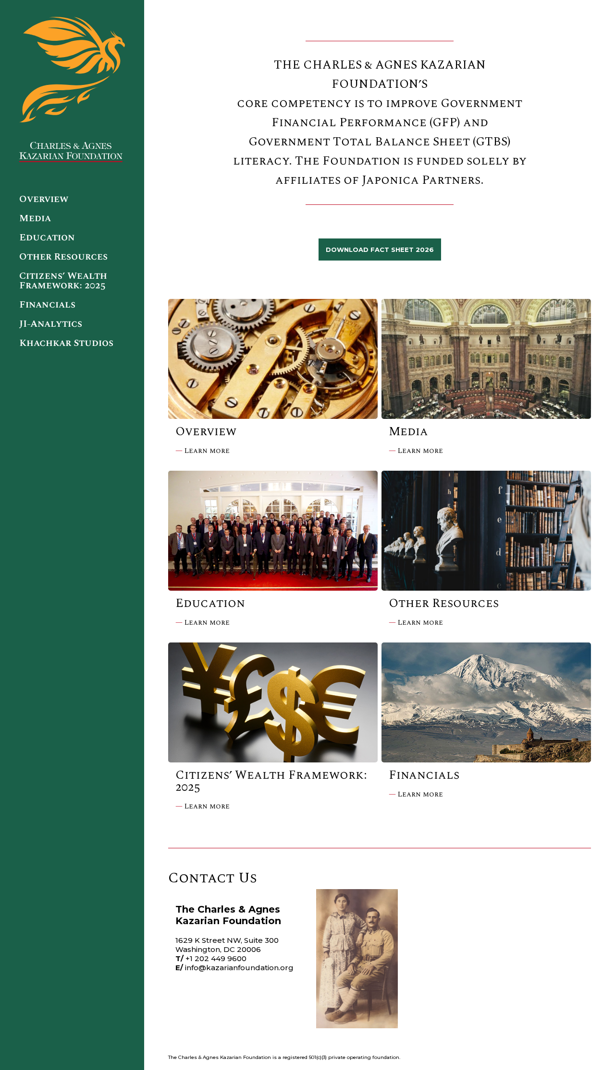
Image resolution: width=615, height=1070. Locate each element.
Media (35, 218)
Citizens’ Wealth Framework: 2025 (63, 281)
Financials (47, 304)
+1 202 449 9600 (215, 958)
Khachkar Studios (66, 343)
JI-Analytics (50, 324)
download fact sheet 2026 (380, 249)
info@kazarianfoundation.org (239, 967)
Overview (43, 199)
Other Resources (63, 257)
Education (47, 237)
